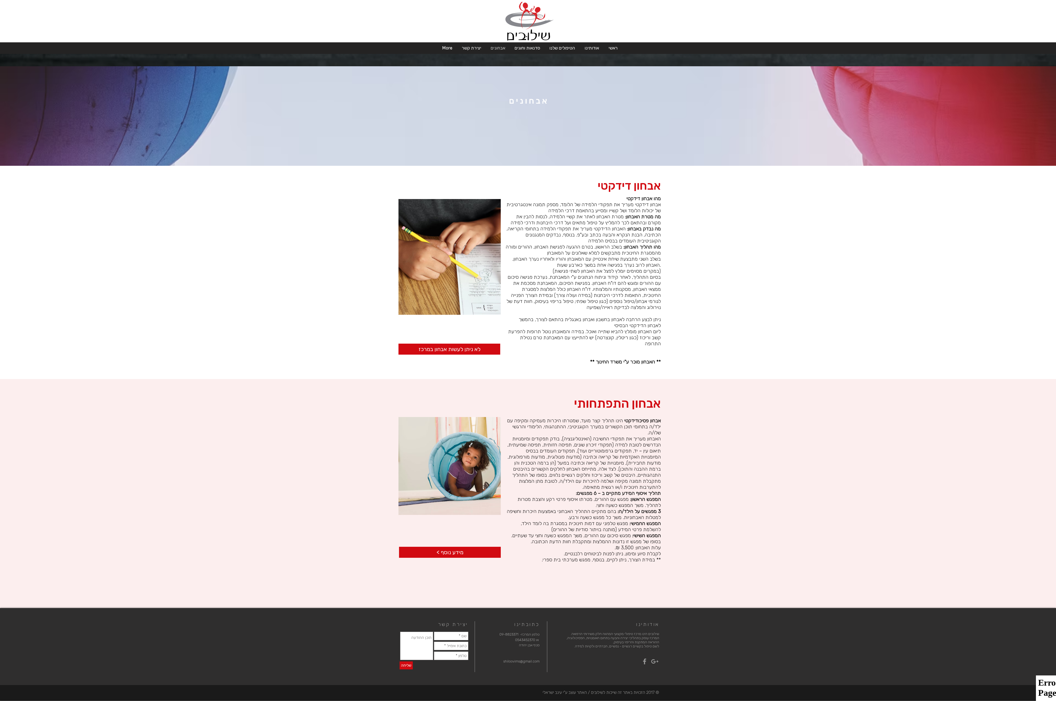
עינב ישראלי (552, 692)
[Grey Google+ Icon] (655, 661)
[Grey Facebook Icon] (644, 661)
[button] (591, 48)
